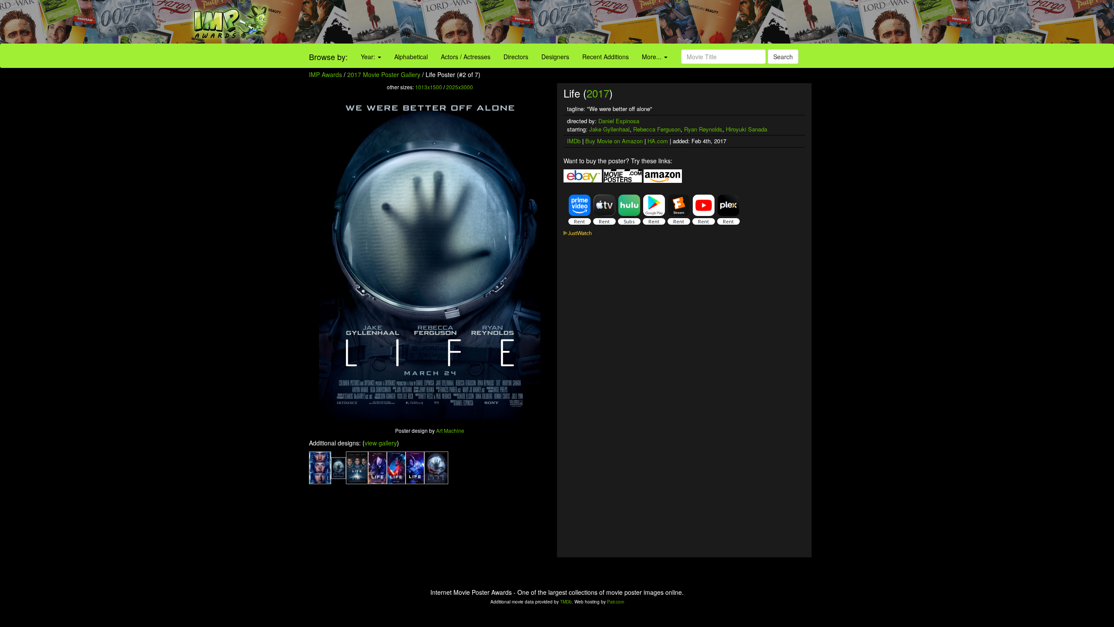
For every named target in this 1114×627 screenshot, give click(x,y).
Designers (555, 56)
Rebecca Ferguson (657, 129)
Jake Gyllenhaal (609, 129)
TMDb (566, 602)
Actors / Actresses (465, 56)
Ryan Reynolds (703, 129)
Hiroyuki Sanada (746, 129)
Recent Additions (605, 56)
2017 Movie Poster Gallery (383, 74)
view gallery (381, 442)
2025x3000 (459, 87)
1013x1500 (428, 87)
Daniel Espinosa (618, 121)
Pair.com (615, 602)
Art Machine (450, 430)
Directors (515, 56)
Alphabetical (411, 56)
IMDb (573, 141)
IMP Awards (325, 74)
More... (652, 56)
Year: (369, 56)
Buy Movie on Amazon (614, 141)
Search (783, 56)
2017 (598, 93)
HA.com (658, 141)
